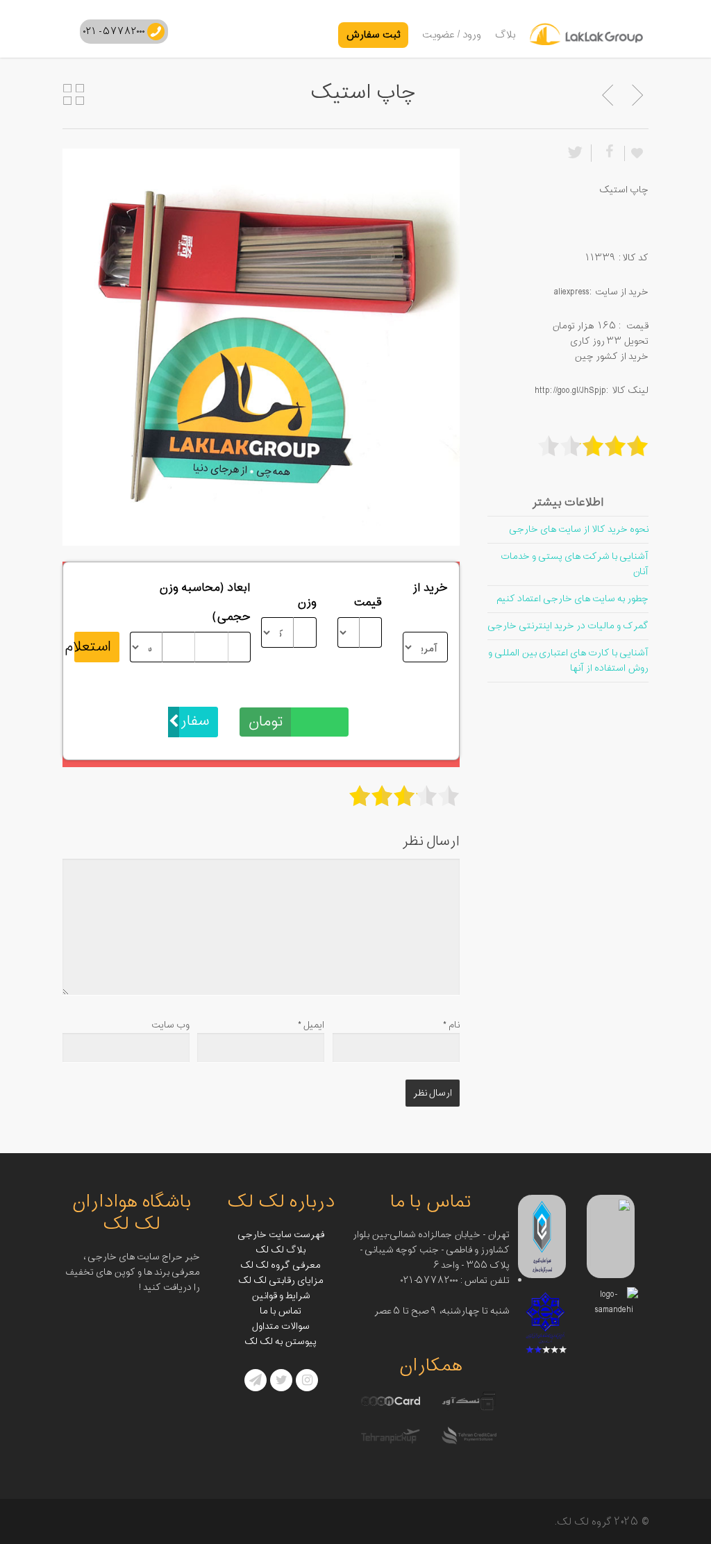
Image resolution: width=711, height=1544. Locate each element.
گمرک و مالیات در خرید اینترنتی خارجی (568, 626)
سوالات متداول (281, 1326)
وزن (307, 602)
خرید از (430, 588)
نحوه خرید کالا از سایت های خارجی (579, 529)
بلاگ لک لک (281, 1250)
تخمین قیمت (316, 692)
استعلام (92, 647)
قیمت (367, 602)
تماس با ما (280, 1311)
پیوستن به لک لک (280, 1341)
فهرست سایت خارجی (280, 1234)
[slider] (404, 795)
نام (451, 1025)
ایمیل (311, 1025)
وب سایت (170, 1025)
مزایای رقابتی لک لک (281, 1280)
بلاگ (505, 35)
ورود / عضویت (451, 35)
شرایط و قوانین (280, 1295)
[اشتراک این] (607, 153)
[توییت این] (577, 153)
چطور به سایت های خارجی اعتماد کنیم (572, 598)
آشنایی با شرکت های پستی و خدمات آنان (575, 564)
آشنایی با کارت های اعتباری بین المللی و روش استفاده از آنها (568, 660)
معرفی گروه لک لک (280, 1265)
